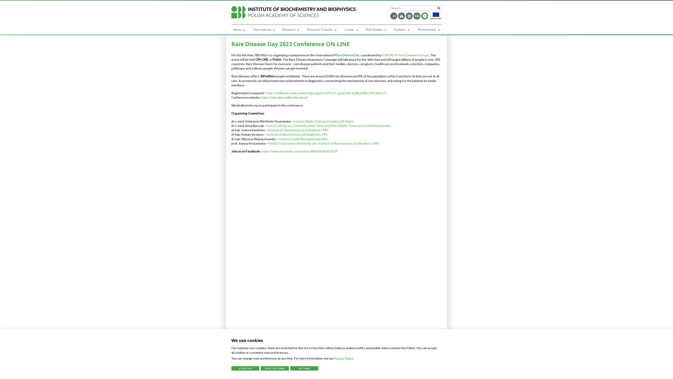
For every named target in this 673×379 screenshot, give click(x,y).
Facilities (400, 29)
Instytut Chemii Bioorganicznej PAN (302, 139)
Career (349, 29)
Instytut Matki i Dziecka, (310, 121)
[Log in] (393, 15)
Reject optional (275, 368)
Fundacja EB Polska (340, 121)
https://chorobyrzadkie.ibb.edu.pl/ (284, 97)
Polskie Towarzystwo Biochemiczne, (293, 143)
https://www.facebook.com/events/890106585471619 (299, 151)
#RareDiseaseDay (346, 55)
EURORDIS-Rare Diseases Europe (405, 55)
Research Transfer (320, 29)
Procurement (427, 29)
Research (288, 29)
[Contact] (409, 15)
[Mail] (401, 15)
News (237, 29)
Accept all (245, 368)
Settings (304, 368)
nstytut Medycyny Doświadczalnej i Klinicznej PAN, (302, 126)
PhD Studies (374, 29)
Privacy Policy (343, 358)
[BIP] (416, 15)
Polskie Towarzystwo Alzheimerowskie (364, 126)
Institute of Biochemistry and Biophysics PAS (297, 130)
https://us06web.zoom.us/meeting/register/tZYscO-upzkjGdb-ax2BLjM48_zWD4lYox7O (326, 93)
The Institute (262, 29)
